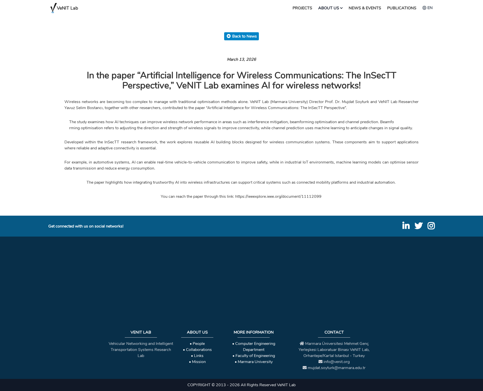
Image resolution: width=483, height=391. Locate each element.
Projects (302, 8)
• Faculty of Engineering (253, 356)
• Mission (197, 362)
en (430, 8)
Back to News (244, 36)
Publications (401, 8)
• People (197, 343)
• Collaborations (197, 349)
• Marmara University (254, 362)
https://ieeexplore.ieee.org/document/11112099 (278, 196)
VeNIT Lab (67, 8)
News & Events (365, 8)
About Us (328, 8)
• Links (197, 356)
